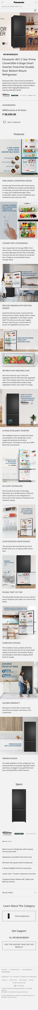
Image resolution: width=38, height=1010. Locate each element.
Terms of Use (13, 980)
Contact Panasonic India (19, 983)
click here (14, 997)
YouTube (15, 976)
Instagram (23, 976)
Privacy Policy (23, 980)
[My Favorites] (35, 10)
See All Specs (7, 893)
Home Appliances (27, 969)
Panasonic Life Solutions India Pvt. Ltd (11, 6)
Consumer (4, 969)
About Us (4, 980)
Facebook (4, 976)
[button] (19, 945)
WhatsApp (32, 976)
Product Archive (14, 969)
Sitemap (31, 980)
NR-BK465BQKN (5, 972)
